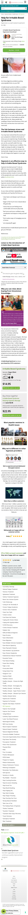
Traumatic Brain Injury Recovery (12, 813)
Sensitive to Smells (8, 775)
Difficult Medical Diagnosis (10, 632)
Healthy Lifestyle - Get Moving (11, 688)
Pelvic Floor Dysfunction (9, 744)
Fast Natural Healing (8, 661)
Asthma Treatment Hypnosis (11, 597)
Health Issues (7, 583)
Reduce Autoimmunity (9, 762)
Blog (14, 885)
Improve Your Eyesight (9, 709)
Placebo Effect (7, 747)
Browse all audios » (8, 825)
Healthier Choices (8, 678)
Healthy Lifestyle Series (9, 696)
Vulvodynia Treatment (9, 818)
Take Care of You (7, 803)
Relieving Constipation (9, 767)
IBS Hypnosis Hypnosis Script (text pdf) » (12, 832)
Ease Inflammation (8, 638)
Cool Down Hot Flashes (9, 617)
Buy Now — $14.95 (14, 50)
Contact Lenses (7, 615)
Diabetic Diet (6, 630)
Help (14, 889)
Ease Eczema (7, 635)
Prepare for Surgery (8, 760)
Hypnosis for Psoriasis (9, 701)
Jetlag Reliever (7, 714)
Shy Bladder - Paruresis (9, 778)
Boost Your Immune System (10, 599)
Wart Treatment (7, 821)
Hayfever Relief (7, 676)
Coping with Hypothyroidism (10, 622)
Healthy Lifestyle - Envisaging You (12, 686)
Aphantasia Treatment (9, 594)
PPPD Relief (6, 757)
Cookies (14, 895)
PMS (4, 749)
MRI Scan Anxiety (8, 724)
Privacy (14, 893)
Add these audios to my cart (13, 415)
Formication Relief (8, 668)
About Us (14, 878)
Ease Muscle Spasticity (9, 645)
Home (14, 876)
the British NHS (9, 177)
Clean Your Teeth (7, 612)
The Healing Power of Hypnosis (11, 806)
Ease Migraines (7, 640)
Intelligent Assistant (10, 11)
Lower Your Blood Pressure (10, 719)
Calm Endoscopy (7, 602)
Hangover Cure (7, 673)
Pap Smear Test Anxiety (9, 739)
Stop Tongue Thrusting (9, 795)
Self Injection (6, 772)
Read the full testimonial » (9, 279)
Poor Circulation (7, 752)
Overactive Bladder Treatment (11, 734)
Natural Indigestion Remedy (10, 732)
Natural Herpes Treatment (10, 729)
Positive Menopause (8, 755)
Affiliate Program (14, 887)
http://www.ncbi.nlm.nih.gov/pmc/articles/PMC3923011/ (13, 237)
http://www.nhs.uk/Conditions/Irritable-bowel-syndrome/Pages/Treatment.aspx (11, 239)
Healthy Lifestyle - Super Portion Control (14, 691)
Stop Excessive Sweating (10, 783)
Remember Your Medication (10, 770)
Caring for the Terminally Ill (10, 604)
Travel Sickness (7, 816)
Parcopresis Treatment (9, 742)
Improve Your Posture (9, 711)
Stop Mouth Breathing (9, 788)
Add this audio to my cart (12, 388)
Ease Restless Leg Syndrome (11, 650)
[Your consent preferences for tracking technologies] (25, 912)
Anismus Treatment (8, 592)
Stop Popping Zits (8, 790)
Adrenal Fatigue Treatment (10, 589)
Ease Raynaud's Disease (10, 648)
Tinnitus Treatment (8, 808)
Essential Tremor (7, 658)
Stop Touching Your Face (10, 798)
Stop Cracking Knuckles (9, 780)
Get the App (14, 898)
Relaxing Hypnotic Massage (11, 400)
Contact (14, 891)
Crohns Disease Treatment (10, 627)
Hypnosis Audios (14, 881)
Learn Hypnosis (14, 880)
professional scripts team (13, 461)
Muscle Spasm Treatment (10, 726)
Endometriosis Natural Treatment (12, 655)
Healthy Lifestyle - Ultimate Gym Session (14, 693)
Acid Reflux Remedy (8, 586)
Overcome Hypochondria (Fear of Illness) (14, 737)
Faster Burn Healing (8, 663)
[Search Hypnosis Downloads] (26, 8)
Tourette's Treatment (8, 811)
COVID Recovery (7, 625)
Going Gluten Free (8, 671)
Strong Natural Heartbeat (10, 801)
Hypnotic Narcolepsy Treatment (11, 703)
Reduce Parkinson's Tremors (11, 765)
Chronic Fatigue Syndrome (10, 607)
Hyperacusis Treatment (9, 698)
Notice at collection (7, 913)
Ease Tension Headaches (10, 653)
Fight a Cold (6, 666)
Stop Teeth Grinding (8, 793)
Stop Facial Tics (7, 785)
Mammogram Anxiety (9, 721)
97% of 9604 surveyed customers (12, 553)
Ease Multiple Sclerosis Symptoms (12, 643)
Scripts (14, 883)
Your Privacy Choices (12, 910)
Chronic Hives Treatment (10, 609)
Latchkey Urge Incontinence (10, 716)
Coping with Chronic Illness (10, 620)
